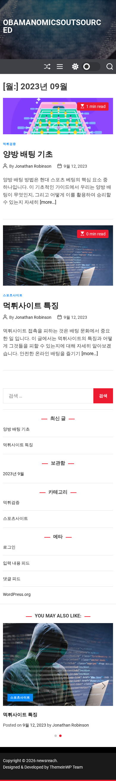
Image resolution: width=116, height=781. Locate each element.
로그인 (9, 547)
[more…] (48, 202)
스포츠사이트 (13, 295)
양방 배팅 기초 (28, 154)
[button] (12, 686)
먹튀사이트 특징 (31, 305)
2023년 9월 (13, 473)
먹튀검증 (9, 143)
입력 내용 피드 (16, 563)
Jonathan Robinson (33, 166)
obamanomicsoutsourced (52, 26)
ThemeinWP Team (66, 767)
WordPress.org (17, 594)
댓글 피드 (12, 578)
